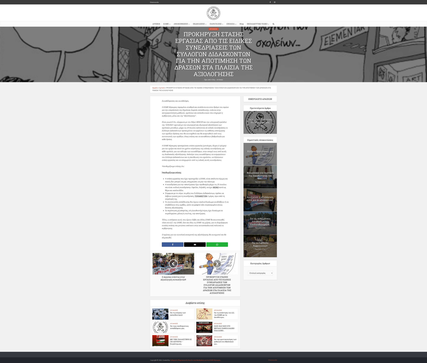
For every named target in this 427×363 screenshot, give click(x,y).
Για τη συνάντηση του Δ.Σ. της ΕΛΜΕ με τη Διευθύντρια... (224, 315)
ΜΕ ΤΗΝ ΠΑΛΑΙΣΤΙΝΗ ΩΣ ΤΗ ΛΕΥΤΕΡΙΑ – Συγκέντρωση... (181, 341)
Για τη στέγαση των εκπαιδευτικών (178, 314)
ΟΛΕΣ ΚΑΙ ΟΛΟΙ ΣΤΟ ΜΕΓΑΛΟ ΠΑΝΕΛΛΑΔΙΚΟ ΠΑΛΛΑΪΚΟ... (224, 328)
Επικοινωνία (154, 2)
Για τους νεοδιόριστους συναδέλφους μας (179, 327)
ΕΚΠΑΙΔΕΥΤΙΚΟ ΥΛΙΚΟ (257, 24)
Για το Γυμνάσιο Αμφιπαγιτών (260, 244)
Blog (242, 24)
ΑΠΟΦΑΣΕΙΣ (213, 29)
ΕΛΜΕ (166, 24)
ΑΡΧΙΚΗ (156, 24)
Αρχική (154, 88)
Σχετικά (161, 88)
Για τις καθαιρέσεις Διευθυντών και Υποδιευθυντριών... (260, 221)
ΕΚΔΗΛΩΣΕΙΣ (199, 24)
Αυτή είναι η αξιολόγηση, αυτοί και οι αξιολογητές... (260, 198)
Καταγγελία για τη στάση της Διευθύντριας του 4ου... (260, 175)
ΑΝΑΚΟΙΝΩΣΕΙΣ (181, 24)
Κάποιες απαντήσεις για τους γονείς (260, 153)
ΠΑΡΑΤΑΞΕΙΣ (216, 24)
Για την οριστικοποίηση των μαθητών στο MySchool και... (225, 341)
